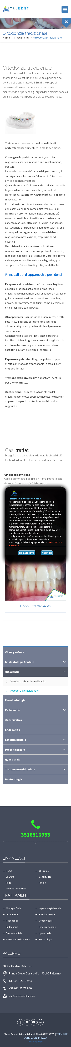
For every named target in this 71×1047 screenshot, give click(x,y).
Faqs (8, 882)
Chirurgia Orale (14, 652)
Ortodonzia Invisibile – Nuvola (27, 681)
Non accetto (26, 552)
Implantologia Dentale (19, 662)
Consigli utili (45, 876)
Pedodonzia (12, 710)
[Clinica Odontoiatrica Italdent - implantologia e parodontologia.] (18, 8)
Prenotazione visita (16, 888)
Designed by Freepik (35, 1041)
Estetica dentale (15, 739)
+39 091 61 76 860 (20, 988)
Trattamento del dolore (20, 769)
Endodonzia (12, 729)
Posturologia (13, 779)
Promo (42, 882)
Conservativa (13, 720)
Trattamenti (21, 37)
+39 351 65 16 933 (20, 981)
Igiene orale (12, 759)
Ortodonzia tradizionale (47, 37)
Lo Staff (10, 876)
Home (6, 37)
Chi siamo (44, 870)
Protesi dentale (15, 749)
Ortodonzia (12, 672)
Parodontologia (15, 700)
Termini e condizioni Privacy (46, 1036)
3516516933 (35, 834)
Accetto (47, 552)
